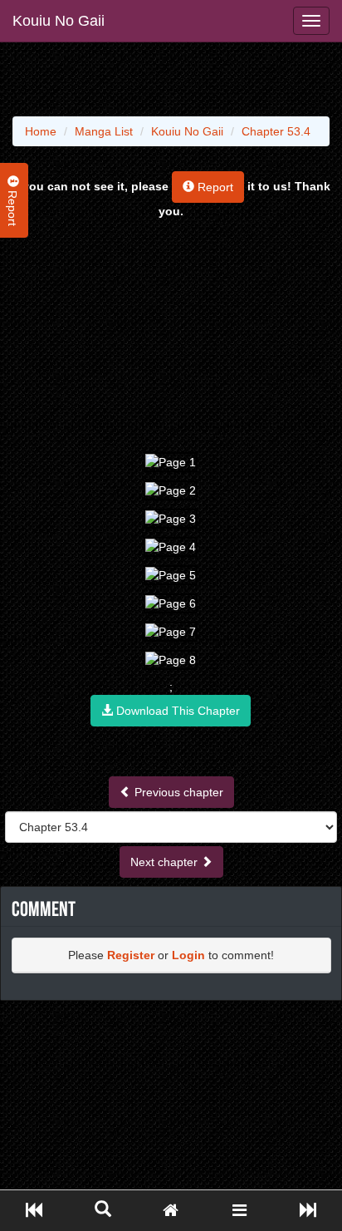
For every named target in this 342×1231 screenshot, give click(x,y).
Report (213, 187)
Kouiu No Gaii (58, 20)
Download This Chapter (176, 710)
